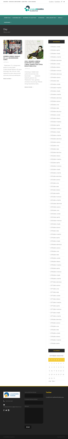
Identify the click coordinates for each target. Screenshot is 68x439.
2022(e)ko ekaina (55, 156)
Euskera (51, 1)
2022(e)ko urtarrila (55, 173)
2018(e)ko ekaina (55, 261)
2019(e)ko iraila (54, 231)
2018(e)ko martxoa (55, 272)
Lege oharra (32, 1)
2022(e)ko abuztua (55, 152)
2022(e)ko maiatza (55, 159)
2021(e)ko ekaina (55, 190)
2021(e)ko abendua (55, 176)
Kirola (60, 17)
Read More (7, 78)
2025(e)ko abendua (55, 60)
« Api (49, 381)
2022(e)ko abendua (56, 139)
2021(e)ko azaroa (55, 179)
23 (51, 374)
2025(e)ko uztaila (55, 64)
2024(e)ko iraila (54, 81)
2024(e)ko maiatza (55, 87)
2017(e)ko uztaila (55, 295)
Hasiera (5, 1)
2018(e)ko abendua (56, 244)
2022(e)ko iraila (54, 149)
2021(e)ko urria (54, 183)
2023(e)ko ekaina (55, 118)
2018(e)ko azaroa (55, 248)
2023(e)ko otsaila (55, 132)
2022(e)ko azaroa (55, 142)
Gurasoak (41, 17)
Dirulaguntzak (51, 17)
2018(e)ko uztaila (55, 258)
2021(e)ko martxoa (55, 197)
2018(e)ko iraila (54, 254)
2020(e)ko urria (54, 210)
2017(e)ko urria (54, 289)
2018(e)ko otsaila (55, 275)
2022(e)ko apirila (55, 162)
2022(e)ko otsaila (55, 169)
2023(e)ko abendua (56, 98)
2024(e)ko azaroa (55, 77)
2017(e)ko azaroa (55, 285)
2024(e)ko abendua (56, 74)
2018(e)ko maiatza (55, 265)
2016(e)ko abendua (55, 319)
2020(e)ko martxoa (55, 220)
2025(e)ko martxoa (55, 70)
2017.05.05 (5, 62)
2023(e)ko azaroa (55, 101)
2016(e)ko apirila (55, 343)
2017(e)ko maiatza (55, 302)
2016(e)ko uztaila (55, 333)
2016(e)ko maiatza (55, 340)
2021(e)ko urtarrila (55, 200)
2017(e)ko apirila (55, 306)
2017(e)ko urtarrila (55, 316)
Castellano (57, 1)
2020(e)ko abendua (56, 203)
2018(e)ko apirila (55, 268)
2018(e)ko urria (54, 251)
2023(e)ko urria (54, 104)
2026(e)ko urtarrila (55, 57)
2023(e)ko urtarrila (55, 135)
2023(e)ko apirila (55, 125)
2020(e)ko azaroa (55, 207)
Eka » (53, 381)
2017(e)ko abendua (55, 282)
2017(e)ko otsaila (55, 312)
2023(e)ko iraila (54, 108)
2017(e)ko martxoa (55, 309)
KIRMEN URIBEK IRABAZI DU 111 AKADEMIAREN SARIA (11, 58)
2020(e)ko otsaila (55, 224)
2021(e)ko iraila (54, 186)
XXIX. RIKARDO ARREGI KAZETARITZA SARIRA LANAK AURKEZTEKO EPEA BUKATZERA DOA (34, 64)
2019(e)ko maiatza (55, 234)
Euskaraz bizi (17, 17)
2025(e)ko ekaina (55, 67)
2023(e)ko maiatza (55, 121)
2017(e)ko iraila (54, 292)
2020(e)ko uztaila (55, 214)
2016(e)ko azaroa (55, 323)
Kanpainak (7, 22)
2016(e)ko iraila (54, 329)
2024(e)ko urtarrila (55, 94)
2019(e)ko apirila (55, 237)
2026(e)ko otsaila (55, 53)
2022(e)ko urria (54, 145)
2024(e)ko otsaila (55, 91)
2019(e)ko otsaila (55, 241)
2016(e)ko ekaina (55, 336)
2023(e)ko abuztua (55, 111)
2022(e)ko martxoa (55, 166)
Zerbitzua (7, 17)
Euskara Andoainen (15, 1)
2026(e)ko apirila (55, 50)
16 (51, 371)
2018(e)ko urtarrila (55, 278)
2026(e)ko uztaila (55, 46)
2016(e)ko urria (54, 326)
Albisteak (24, 1)
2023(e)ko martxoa (55, 128)
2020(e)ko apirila (55, 217)
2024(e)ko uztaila (55, 84)
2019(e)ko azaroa (55, 227)
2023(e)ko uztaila (55, 115)
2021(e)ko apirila (55, 193)
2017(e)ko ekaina (55, 299)
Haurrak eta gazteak (29, 17)
